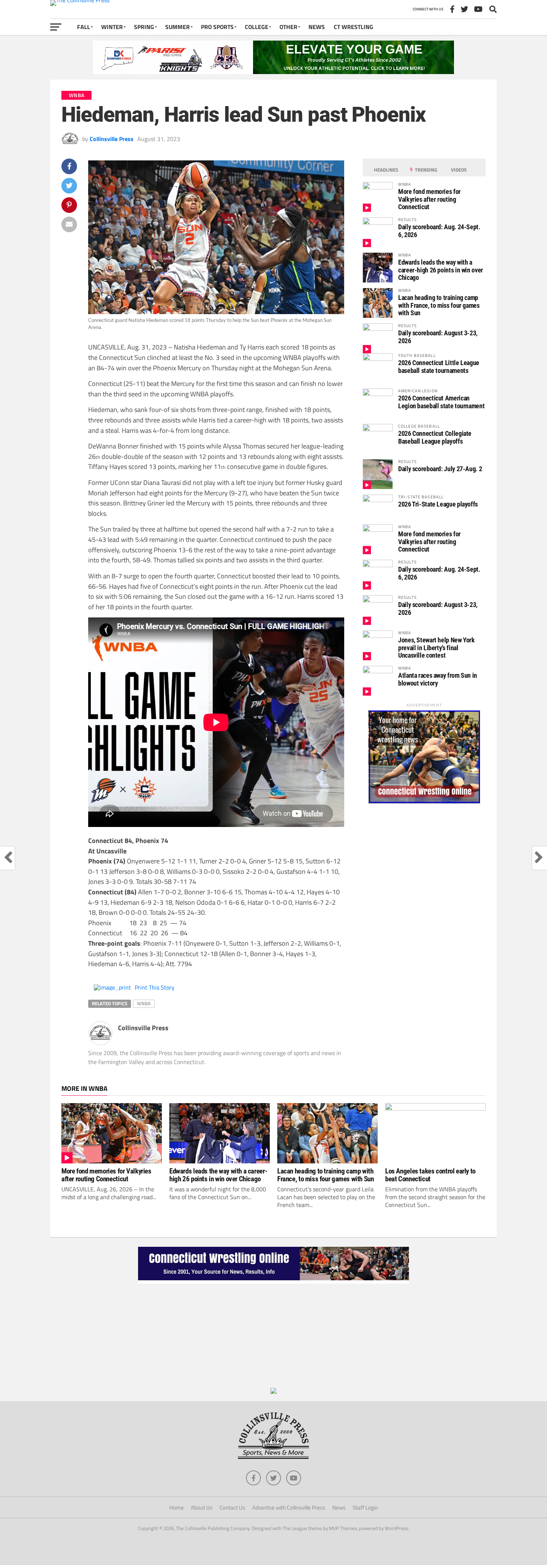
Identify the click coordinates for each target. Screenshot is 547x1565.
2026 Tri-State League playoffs (438, 504)
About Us (201, 1507)
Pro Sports (217, 26)
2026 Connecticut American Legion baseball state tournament (441, 401)
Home (176, 1507)
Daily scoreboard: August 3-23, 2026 (437, 336)
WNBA (144, 1003)
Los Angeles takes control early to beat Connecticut (430, 1175)
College (256, 26)
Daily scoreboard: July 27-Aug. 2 (440, 469)
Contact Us (232, 1507)
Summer (177, 26)
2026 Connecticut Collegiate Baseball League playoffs (434, 437)
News (316, 26)
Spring (144, 26)
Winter (112, 26)
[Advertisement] (273, 1336)
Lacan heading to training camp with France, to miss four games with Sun (439, 305)
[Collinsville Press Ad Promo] (273, 1391)
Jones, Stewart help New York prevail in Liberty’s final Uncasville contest (436, 647)
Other (288, 26)
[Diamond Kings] (273, 71)
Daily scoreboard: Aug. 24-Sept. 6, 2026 (439, 230)
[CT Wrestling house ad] (424, 801)
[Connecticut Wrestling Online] (273, 1281)
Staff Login (365, 1507)
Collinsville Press (112, 138)
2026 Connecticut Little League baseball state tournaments (438, 366)
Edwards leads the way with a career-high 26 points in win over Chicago (440, 269)
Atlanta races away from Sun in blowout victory (437, 679)
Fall (83, 26)
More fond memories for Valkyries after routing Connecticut (429, 199)
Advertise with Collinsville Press (288, 1507)
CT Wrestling (353, 26)
